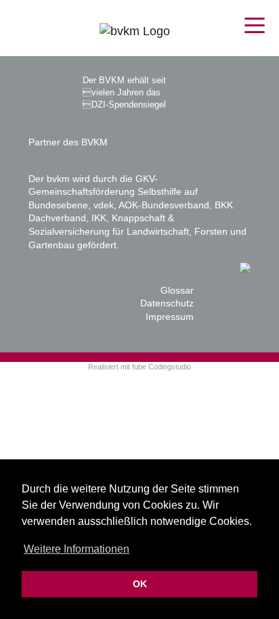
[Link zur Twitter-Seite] (243, 312)
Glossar (177, 290)
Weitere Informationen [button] (76, 549)
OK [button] (140, 583)
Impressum (170, 316)
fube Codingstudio (161, 367)
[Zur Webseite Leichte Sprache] (211, 23)
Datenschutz (167, 303)
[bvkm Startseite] (135, 30)
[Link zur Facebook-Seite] (214, 312)
